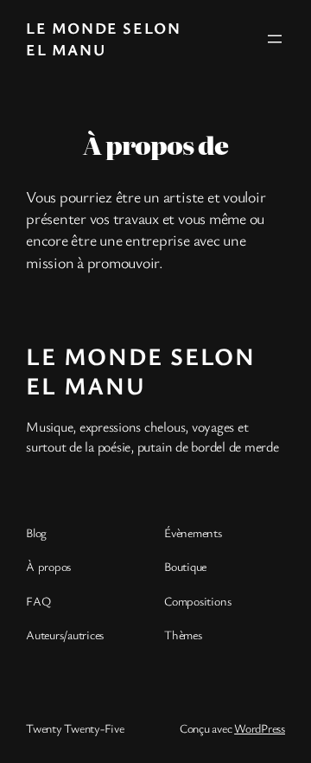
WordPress (259, 728)
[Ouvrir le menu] (274, 39)
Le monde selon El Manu (103, 38)
